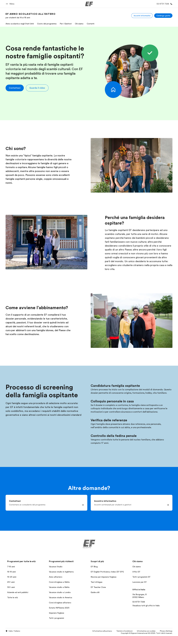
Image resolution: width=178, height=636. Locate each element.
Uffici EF (136, 572)
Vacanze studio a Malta (59, 587)
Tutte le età (12, 597)
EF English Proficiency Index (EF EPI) (107, 572)
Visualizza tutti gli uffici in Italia (146, 605)
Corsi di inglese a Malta (59, 582)
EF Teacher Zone (98, 587)
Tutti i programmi (56, 618)
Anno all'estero (55, 577)
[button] (10, 4)
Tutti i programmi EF (141, 577)
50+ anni (11, 587)
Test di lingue (96, 582)
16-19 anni (11, 572)
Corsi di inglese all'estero (60, 602)
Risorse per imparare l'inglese (103, 577)
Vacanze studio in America (60, 597)
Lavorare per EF (139, 582)
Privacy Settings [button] (166, 631)
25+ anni (11, 582)
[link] (30, 15)
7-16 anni (11, 566)
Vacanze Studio (55, 566)
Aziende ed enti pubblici (18, 592)
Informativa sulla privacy (102, 631)
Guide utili (95, 592)
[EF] (89, 4)
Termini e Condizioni (124, 631)
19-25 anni (11, 577)
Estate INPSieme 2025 (59, 608)
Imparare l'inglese (56, 613)
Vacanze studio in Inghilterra (61, 572)
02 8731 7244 (138, 602)
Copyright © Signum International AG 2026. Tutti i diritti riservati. (146, 633)
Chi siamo (136, 566)
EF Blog (94, 566)
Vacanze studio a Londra (60, 592)
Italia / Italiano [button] (14, 631)
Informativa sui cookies (146, 631)
